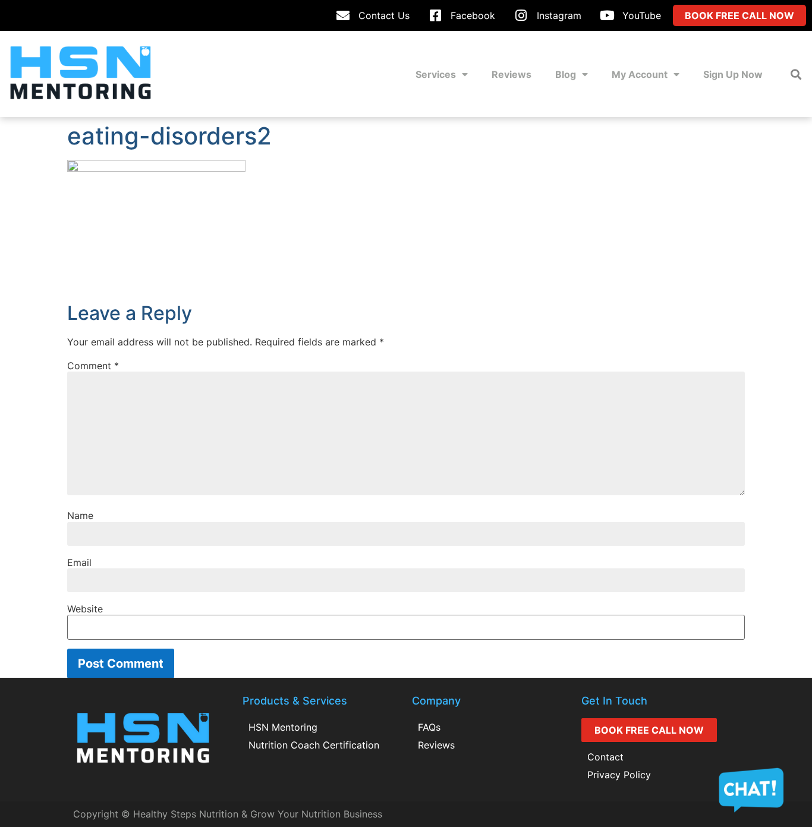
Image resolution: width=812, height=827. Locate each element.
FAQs (429, 727)
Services (436, 74)
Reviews (511, 74)
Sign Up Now (733, 74)
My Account (640, 74)
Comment (93, 365)
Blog (565, 74)
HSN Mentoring (282, 727)
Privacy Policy (619, 775)
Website (85, 609)
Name (80, 515)
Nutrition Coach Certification (313, 745)
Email (79, 562)
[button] (796, 74)
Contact (605, 757)
